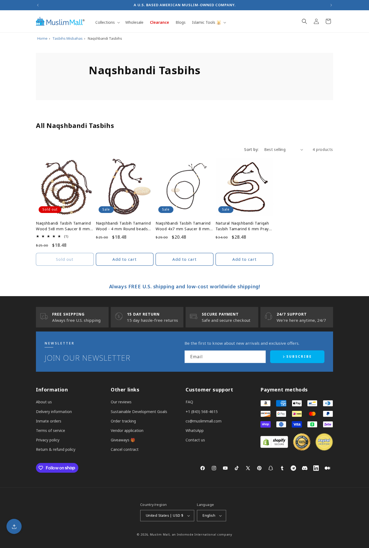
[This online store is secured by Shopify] (274, 446)
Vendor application (127, 430)
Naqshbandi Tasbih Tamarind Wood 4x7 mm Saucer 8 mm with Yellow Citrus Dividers (183, 226)
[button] (107, 22)
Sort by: (251, 149)
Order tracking (123, 421)
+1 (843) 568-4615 (202, 411)
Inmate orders (48, 421)
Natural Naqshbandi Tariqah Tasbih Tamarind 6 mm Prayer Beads (244, 226)
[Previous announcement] (38, 5)
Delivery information (54, 411)
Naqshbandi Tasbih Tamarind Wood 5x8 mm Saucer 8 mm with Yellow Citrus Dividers (63, 226)
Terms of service (50, 430)
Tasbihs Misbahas (67, 38)
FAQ (189, 401)
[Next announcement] (331, 5)
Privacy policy (47, 439)
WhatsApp (195, 430)
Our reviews (121, 401)
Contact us (195, 439)
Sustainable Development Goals (139, 411)
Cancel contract (125, 449)
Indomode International (196, 534)
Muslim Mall (160, 534)
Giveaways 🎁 (123, 439)
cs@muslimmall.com (204, 421)
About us (44, 401)
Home (42, 38)
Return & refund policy (55, 449)
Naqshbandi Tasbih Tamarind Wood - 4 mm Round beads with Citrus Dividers (123, 226)
